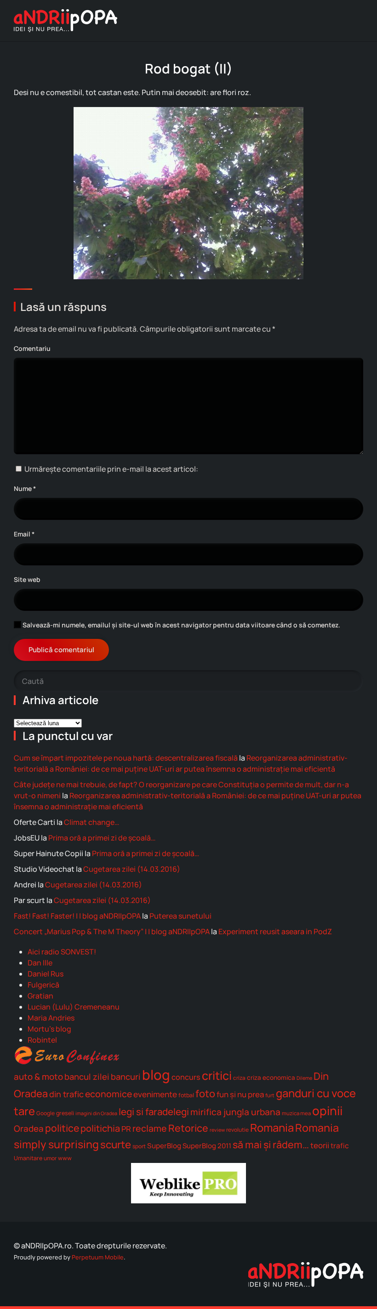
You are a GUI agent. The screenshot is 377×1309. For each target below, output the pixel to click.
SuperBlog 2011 (207, 1145)
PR (126, 1128)
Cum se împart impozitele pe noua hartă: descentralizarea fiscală (126, 758)
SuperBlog (164, 1146)
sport (139, 1146)
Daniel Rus (45, 974)
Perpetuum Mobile (98, 1257)
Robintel (42, 1040)
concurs (185, 1077)
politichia (100, 1128)
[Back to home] (65, 20)
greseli (65, 1113)
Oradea (29, 1128)
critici (217, 1075)
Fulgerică (43, 985)
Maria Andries (51, 1018)
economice (108, 1094)
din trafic (66, 1094)
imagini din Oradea (96, 1113)
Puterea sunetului (180, 916)
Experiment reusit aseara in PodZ (275, 931)
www (65, 1158)
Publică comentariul (61, 649)
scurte (115, 1144)
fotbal (186, 1095)
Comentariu (32, 348)
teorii (319, 1145)
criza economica (271, 1077)
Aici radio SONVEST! (62, 952)
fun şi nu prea (240, 1094)
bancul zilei (86, 1076)
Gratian (40, 996)
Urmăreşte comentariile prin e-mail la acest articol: (111, 469)
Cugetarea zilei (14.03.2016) (131, 869)
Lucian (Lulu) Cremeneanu (74, 1007)
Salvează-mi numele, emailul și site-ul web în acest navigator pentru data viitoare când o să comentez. (180, 625)
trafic (340, 1146)
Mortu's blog (49, 1029)
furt (269, 1095)
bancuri (126, 1076)
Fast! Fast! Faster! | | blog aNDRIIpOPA (77, 916)
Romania (272, 1127)
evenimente (155, 1094)
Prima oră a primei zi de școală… (102, 838)
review (217, 1130)
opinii (327, 1110)
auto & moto (38, 1077)
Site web (27, 579)
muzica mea (296, 1113)
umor (50, 1158)
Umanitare (28, 1158)
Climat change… (92, 822)
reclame (149, 1128)
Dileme (304, 1078)
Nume (25, 488)
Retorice (188, 1127)
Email (24, 534)
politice (62, 1127)
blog (156, 1075)
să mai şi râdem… (271, 1144)
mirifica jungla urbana (235, 1112)
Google (45, 1113)
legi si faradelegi (154, 1111)
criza (239, 1078)
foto (205, 1093)
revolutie (237, 1130)
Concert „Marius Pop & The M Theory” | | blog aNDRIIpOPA (112, 931)
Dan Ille (40, 963)
